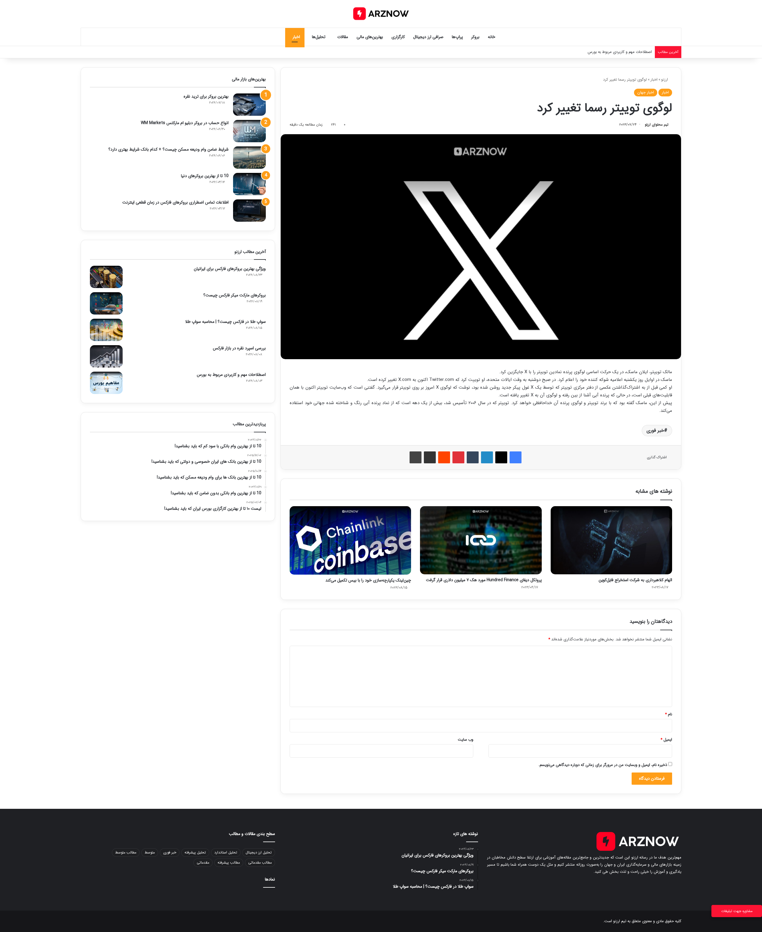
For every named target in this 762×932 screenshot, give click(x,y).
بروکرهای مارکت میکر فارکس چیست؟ (234, 295)
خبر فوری (655, 430)
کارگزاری (398, 37)
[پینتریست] (458, 457)
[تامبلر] (473, 457)
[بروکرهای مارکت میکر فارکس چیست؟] (106, 303)
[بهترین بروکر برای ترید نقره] (249, 104)
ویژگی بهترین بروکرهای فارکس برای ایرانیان (230, 268)
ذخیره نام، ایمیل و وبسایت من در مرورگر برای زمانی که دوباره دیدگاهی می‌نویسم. (602, 765)
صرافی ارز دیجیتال (428, 37)
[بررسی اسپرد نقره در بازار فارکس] (106, 356)
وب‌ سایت (465, 739)
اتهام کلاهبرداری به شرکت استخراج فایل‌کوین (635, 580)
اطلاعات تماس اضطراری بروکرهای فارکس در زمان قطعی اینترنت (175, 202)
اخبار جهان (645, 92)
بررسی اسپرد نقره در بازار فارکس (239, 348)
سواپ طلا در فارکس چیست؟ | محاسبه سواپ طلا (225, 321)
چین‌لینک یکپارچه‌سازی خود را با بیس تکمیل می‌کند (368, 580)
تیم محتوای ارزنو (657, 124)
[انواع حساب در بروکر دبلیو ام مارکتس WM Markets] (249, 131)
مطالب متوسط (125, 852)
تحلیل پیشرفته (195, 852)
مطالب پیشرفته (229, 862)
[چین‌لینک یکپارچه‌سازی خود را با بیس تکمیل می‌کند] (350, 540)
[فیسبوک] (515, 457)
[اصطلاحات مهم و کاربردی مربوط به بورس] (106, 383)
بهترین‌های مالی (370, 37)
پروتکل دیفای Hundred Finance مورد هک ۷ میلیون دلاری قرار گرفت (484, 580)
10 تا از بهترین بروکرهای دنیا (205, 176)
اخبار (296, 37)
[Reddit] (444, 457)
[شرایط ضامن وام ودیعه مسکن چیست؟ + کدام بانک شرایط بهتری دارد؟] (249, 157)
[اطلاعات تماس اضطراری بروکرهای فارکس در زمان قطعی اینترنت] (249, 210)
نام (668, 714)
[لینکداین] (487, 457)
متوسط (150, 852)
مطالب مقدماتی (260, 862)
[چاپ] (415, 457)
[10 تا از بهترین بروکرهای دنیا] (249, 184)
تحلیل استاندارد (225, 852)
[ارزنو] (381, 14)
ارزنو (665, 79)
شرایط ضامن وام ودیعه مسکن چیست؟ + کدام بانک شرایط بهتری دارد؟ (168, 149)
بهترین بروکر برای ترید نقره (206, 96)
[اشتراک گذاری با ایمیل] (430, 457)
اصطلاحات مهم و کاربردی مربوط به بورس (231, 374)
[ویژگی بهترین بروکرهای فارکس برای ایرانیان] (106, 277)
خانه (491, 37)
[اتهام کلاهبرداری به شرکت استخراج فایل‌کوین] (611, 540)
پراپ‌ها (457, 37)
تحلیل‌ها (318, 37)
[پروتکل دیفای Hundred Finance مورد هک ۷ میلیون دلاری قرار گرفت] (480, 540)
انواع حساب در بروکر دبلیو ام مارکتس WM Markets (185, 123)
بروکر (475, 37)
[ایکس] (501, 457)
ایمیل (666, 739)
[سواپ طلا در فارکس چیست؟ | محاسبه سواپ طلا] (106, 330)
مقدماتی (203, 862)
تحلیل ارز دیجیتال (259, 852)
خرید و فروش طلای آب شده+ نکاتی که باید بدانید (612, 52)
